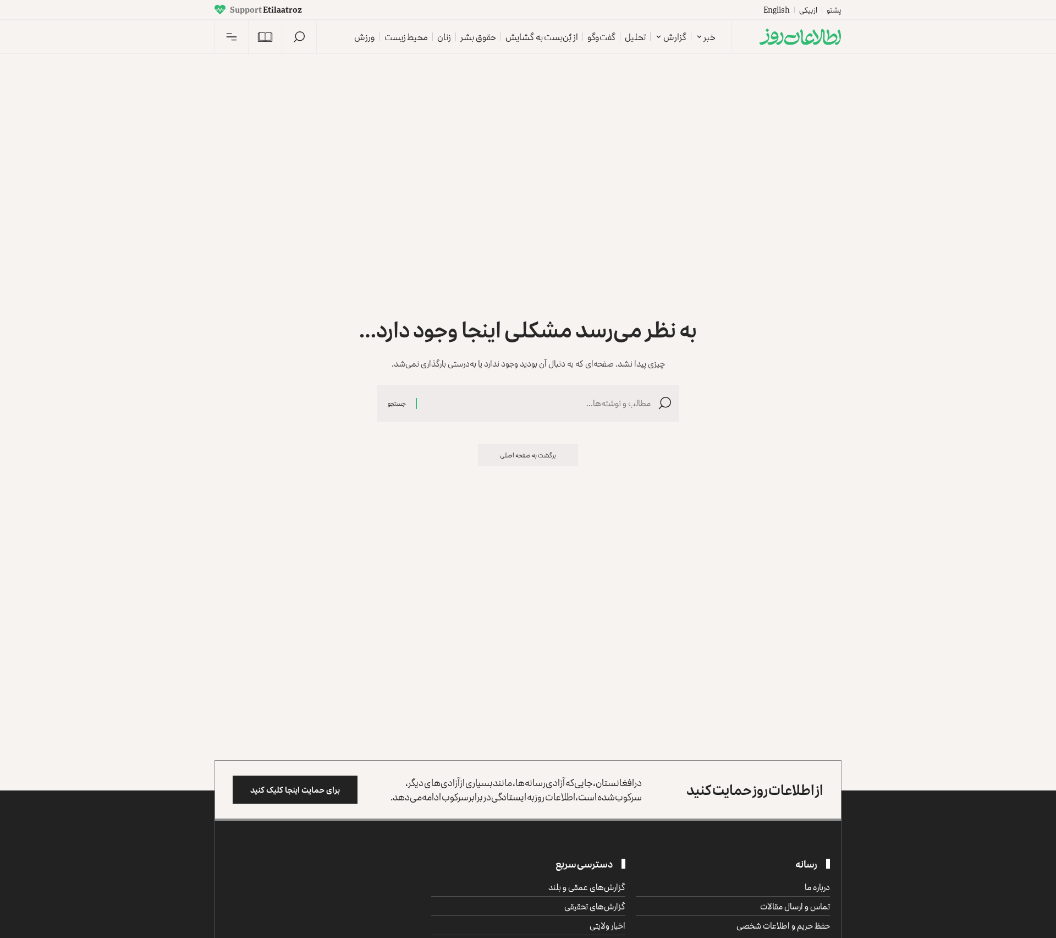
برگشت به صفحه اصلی (528, 455)
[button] (299, 37)
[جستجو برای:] (538, 403)
